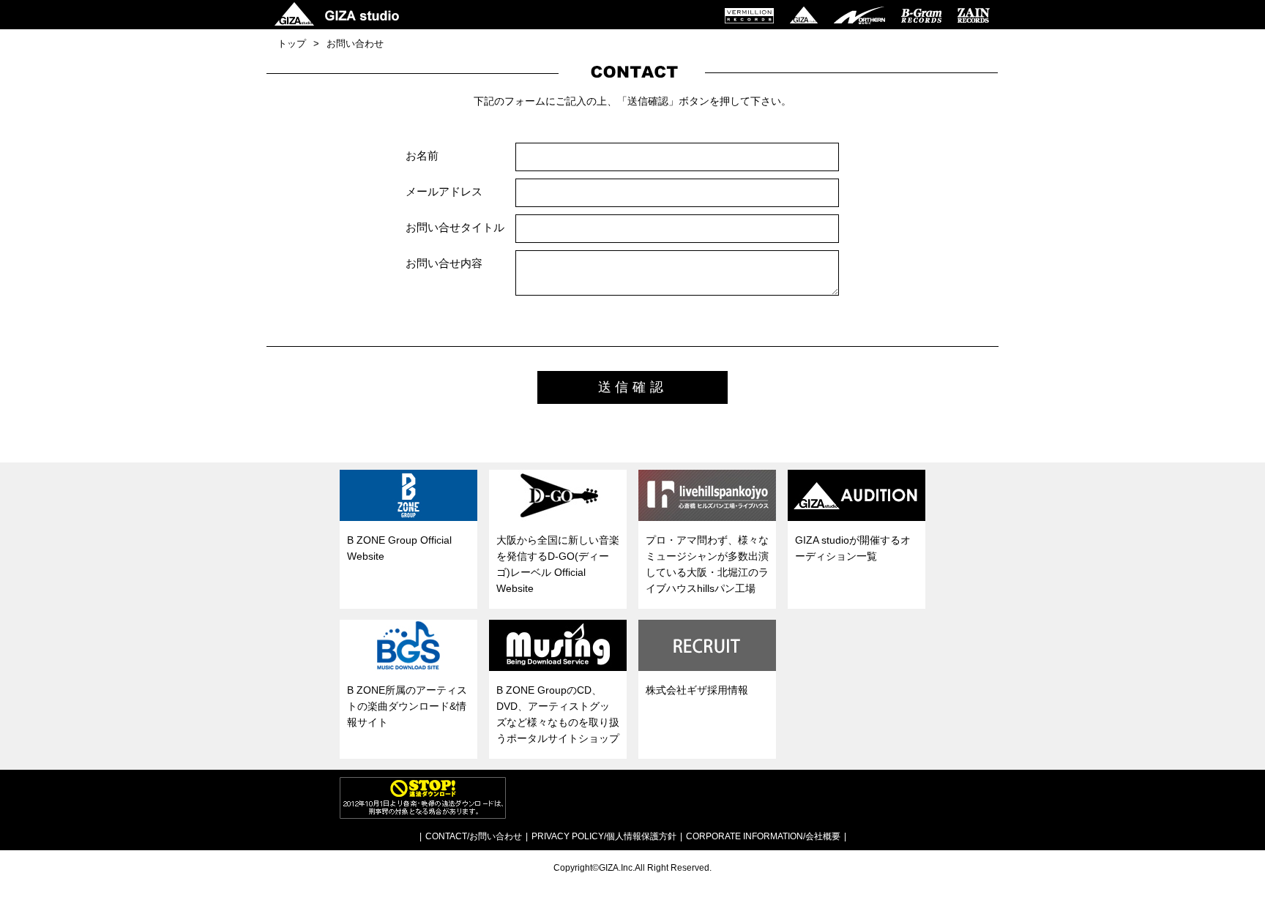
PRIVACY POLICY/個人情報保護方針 (603, 836)
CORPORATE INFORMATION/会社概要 (763, 836)
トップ (291, 43)
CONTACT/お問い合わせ (473, 836)
